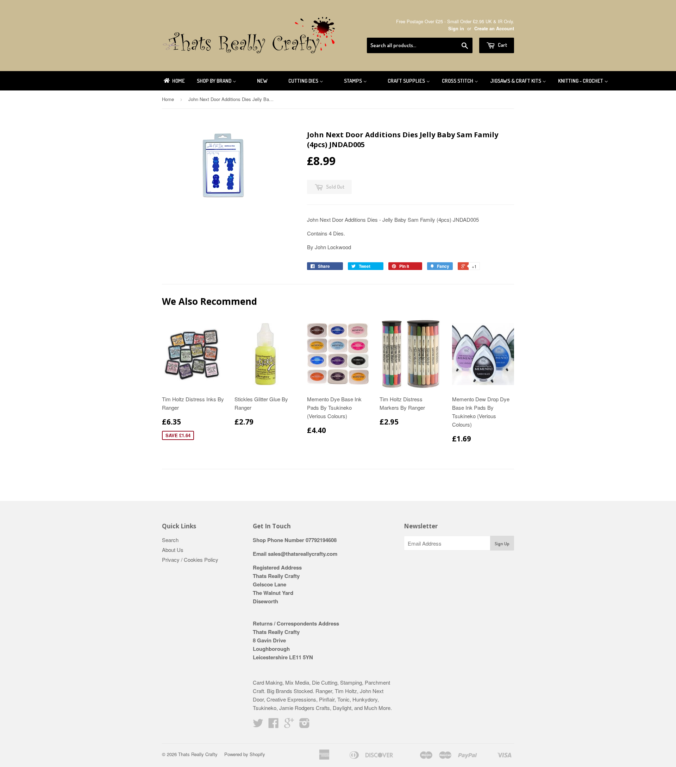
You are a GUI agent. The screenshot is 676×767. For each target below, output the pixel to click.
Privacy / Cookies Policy (190, 559)
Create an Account (494, 28)
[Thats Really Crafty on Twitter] (258, 725)
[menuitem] (174, 80)
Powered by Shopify (244, 754)
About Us (172, 549)
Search (170, 539)
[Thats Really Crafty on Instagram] (304, 725)
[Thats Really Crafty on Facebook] (273, 725)
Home (168, 99)
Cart (502, 45)
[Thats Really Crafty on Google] (289, 725)
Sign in (456, 28)
